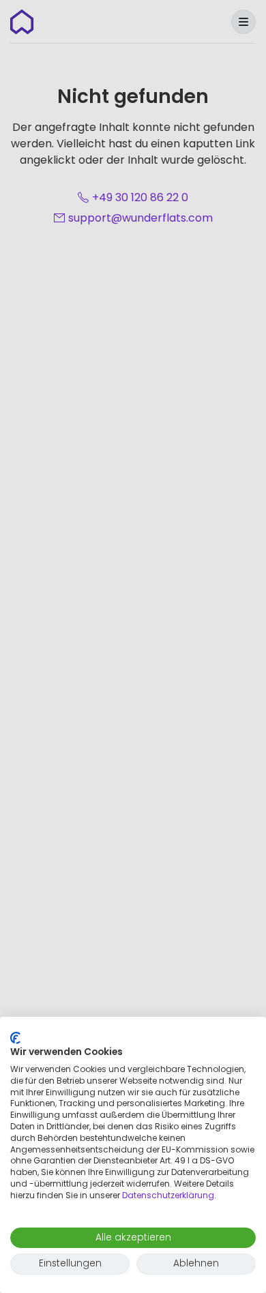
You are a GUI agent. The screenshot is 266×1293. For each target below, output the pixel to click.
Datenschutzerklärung (168, 1195)
